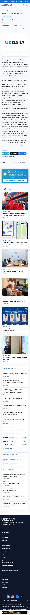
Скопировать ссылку (9, 156)
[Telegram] (8, 596)
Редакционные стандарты (10, 570)
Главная (4, 10)
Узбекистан (5, 530)
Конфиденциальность (8, 562)
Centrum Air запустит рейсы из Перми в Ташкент (14, 420)
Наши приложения (7, 565)
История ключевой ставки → (11, 463)
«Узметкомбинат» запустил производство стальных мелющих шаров (13, 382)
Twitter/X (14, 153)
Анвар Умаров (5, 25)
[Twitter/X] (21, 596)
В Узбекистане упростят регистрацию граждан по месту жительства (14, 504)
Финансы (4, 535)
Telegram (6, 153)
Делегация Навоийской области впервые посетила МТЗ (12, 413)
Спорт (3, 543)
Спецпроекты (13, 1)
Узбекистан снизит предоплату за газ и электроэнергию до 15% (14, 475)
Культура (4, 540)
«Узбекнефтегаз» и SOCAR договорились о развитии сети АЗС (15, 374)
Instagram (5, 579)
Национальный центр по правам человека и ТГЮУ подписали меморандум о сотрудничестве (12, 391)
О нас (3, 557)
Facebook (23, 153)
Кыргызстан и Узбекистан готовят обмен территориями (13, 489)
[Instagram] (12, 596)
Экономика (5, 532)
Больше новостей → (8, 427)
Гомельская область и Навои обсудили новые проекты (14, 406)
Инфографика (4, 1)
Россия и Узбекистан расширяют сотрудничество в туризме (12, 398)
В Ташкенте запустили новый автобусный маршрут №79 (11, 482)
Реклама (4, 568)
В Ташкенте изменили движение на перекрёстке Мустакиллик (13, 496)
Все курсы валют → (8, 448)
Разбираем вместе (23, 1)
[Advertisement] (15, 612)
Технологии (10, 10)
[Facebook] (17, 596)
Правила (4, 560)
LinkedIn (4, 587)
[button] (23, 4)
